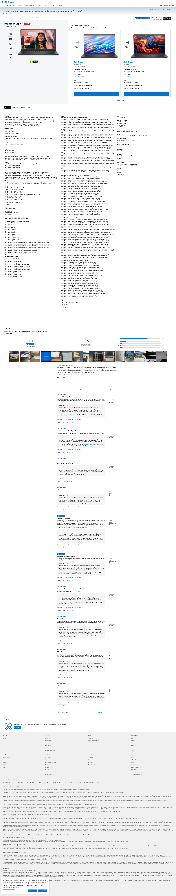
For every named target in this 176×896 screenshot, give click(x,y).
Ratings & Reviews (8, 331)
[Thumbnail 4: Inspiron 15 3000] (10, 48)
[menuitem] (17, 5)
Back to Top (100, 712)
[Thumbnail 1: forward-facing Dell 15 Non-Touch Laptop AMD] (126, 42)
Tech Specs (7, 107)
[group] (38, 43)
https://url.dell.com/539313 (78, 635)
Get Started (17, 727)
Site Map (4, 738)
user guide (32, 807)
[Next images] (10, 57)
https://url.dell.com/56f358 (90, 501)
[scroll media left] (8, 356)
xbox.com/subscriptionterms (55, 818)
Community (133, 738)
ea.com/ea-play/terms (135, 818)
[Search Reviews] (80, 389)
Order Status (48, 740)
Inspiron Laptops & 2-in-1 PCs (25, 17)
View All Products (120, 100)
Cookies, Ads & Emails (56, 782)
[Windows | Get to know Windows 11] (142, 18)
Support (29, 107)
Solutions (5, 762)
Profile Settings (48, 743)
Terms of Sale (20, 782)
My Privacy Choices (41, 782)
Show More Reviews (63, 712)
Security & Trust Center (135, 772)
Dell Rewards (133, 759)
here (171, 822)
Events (132, 762)
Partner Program (91, 764)
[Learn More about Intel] (167, 18)
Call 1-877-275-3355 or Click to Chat (161, 9)
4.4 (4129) (13, 26)
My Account (47, 738)
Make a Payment (49, 748)
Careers (47, 759)
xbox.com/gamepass (125, 818)
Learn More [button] (76, 76)
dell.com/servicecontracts (110, 797)
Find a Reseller (91, 759)
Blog (132, 757)
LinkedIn (132, 745)
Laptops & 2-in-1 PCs (12, 17)
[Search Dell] (60, 2)
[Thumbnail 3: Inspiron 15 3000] (10, 44)
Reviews (23, 107)
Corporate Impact (49, 772)
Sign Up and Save (7, 13)
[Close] (47, 878)
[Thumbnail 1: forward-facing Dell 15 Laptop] (77, 42)
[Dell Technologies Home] (8, 2)
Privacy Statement (30, 782)
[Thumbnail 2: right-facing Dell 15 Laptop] (77, 46)
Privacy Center (134, 769)
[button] (150, 2)
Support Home (91, 738)
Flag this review (70, 422)
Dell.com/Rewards (166, 880)
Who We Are (47, 757)
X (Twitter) (133, 743)
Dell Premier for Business (168, 5)
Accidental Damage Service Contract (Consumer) (145, 800)
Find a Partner (91, 757)
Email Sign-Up (133, 764)
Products (5, 759)
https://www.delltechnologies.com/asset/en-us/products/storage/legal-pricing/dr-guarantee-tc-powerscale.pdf (81, 811)
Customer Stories (49, 774)
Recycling (47, 769)
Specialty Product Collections (137, 767)
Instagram (133, 748)
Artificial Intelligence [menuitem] (6, 5)
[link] (157, 2)
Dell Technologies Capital (50, 762)
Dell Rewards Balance (50, 750)
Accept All (43, 890)
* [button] (9, 162)
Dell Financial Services (31, 779)
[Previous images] (10, 30)
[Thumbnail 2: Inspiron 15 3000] (10, 39)
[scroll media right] (168, 356)
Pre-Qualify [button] (82, 76)
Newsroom (47, 767)
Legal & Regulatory (68, 782)
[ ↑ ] (116, 797)
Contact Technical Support (93, 740)
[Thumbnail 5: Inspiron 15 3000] (10, 53)
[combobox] (40, 2)
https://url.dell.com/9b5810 (67, 414)
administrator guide (63, 807)
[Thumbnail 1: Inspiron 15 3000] (10, 34)
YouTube (132, 750)
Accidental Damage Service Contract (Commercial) (15, 802)
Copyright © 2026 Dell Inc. (8, 782)
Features (15, 107)
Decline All (32, 890)
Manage (9, 890)
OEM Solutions (91, 762)
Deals (4, 767)
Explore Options (96, 94)
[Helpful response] (68, 377)
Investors (47, 764)
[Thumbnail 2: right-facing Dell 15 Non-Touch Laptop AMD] (126, 46)
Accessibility (78, 782)
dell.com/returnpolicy (84, 789)
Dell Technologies (6, 779)
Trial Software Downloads (136, 774)
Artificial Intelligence (7, 757)
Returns (89, 743)
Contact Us (133, 740)
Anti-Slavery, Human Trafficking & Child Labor (93, 782)
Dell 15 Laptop (79, 62)
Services (4, 764)
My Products (48, 745)
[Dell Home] (5, 17)
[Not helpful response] (70, 377)
